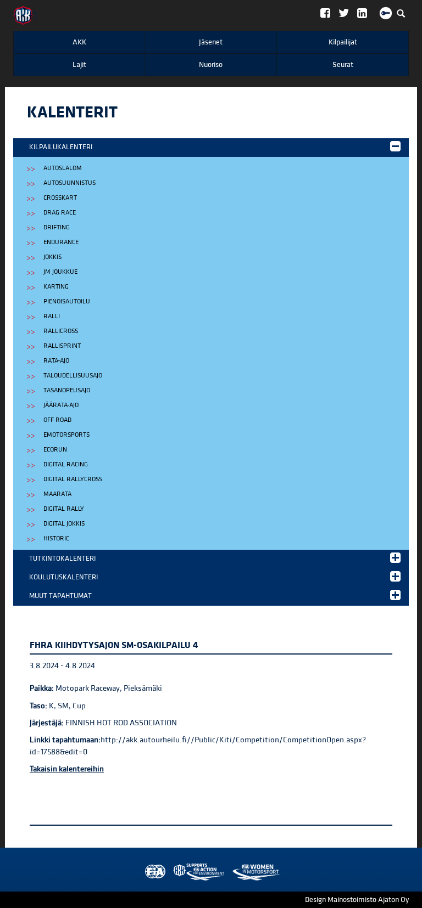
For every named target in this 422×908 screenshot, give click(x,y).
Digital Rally (63, 509)
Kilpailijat (343, 42)
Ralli (51, 316)
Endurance (61, 242)
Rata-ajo (56, 361)
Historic (56, 538)
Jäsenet (211, 42)
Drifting (56, 227)
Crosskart (60, 198)
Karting (56, 287)
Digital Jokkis (64, 524)
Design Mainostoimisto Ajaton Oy (357, 900)
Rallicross (60, 331)
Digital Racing (65, 464)
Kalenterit (72, 112)
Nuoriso (211, 65)
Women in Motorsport (196, 872)
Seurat (342, 65)
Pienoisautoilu (66, 301)
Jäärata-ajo (61, 405)
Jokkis (52, 257)
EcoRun (55, 449)
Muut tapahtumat (60, 595)
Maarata (57, 494)
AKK (79, 42)
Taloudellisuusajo (72, 375)
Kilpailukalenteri (60, 147)
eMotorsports (66, 435)
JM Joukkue (60, 272)
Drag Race (59, 212)
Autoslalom (62, 168)
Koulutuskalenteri (63, 577)
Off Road (57, 420)
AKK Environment (175, 872)
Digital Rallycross (72, 479)
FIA (153, 872)
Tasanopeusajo (66, 390)
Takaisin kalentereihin (67, 769)
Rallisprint (62, 346)
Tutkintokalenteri (62, 558)
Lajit (79, 65)
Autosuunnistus (69, 183)
